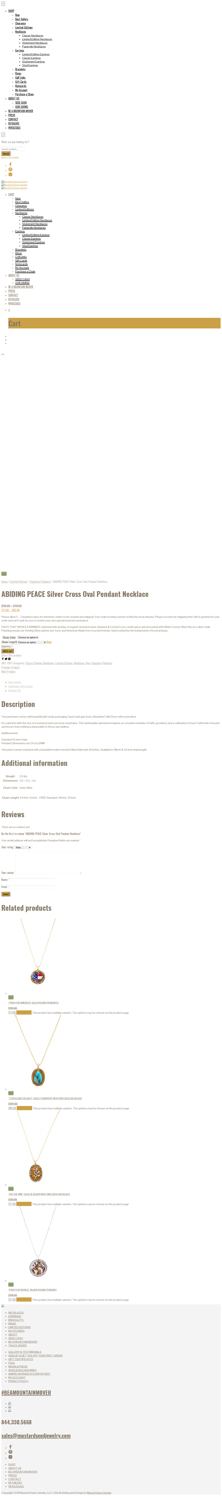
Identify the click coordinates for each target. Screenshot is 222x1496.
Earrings (19, 50)
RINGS (12, 1323)
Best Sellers (21, 19)
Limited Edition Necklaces (37, 39)
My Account (21, 90)
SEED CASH (21, 102)
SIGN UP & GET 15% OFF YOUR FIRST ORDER (35, 1355)
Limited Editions (24, 27)
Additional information (20, 686)
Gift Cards (21, 82)
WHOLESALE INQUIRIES (22, 1370)
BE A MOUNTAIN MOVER (20, 111)
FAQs (11, 1363)
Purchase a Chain (24, 94)
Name (5, 880)
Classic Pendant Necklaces (40, 663)
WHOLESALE (14, 128)
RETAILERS (13, 123)
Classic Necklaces (32, 35)
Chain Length (9, 642)
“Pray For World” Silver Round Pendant (32, 1289)
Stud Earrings (30, 65)
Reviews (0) (14, 690)
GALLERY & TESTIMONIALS (24, 1352)
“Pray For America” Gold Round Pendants (33, 1002)
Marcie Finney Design (99, 1493)
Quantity (5, 646)
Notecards (20, 86)
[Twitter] (6, 659)
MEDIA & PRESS (18, 1366)
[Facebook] (3, 659)
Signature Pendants (40, 582)
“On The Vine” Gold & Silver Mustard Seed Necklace (39, 1194)
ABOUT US (13, 98)
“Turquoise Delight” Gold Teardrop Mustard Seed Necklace (45, 1098)
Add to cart (7, 651)
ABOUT (12, 1334)
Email (5, 887)
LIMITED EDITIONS (19, 1327)
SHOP (11, 11)
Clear (49, 642)
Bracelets (20, 69)
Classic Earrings (31, 58)
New (17, 15)
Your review (8, 873)
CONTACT (13, 119)
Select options (24, 1012)
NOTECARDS (16, 1331)
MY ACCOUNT (16, 1377)
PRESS (11, 115)
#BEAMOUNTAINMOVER (26, 1392)
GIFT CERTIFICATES (20, 1359)
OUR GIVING (21, 107)
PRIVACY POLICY (18, 1381)
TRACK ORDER (17, 1345)
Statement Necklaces (35, 43)
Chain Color (9, 637)
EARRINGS (14, 1316)
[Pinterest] (9, 659)
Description (14, 682)
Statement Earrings (33, 61)
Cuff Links (20, 77)
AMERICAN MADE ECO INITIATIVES (29, 1374)
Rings (18, 73)
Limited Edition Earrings (36, 54)
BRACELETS (16, 1320)
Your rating (8, 847)
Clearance (20, 23)
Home (4, 582)
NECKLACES (16, 1312)
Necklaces (20, 32)
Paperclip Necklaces (34, 46)
